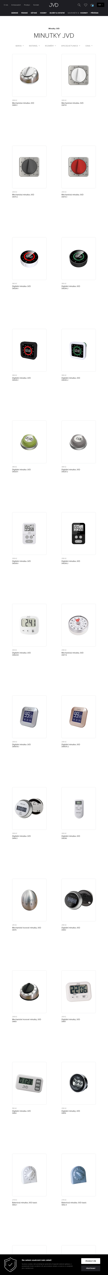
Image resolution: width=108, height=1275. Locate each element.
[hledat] (79, 5)
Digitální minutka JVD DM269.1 (19, 513)
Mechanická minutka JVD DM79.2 (20, 146)
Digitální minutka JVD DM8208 (19, 604)
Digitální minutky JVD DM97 (68, 971)
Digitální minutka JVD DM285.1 (19, 329)
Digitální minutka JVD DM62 (18, 1062)
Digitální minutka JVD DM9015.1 (19, 696)
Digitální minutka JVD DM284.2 (68, 238)
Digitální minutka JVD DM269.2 (68, 513)
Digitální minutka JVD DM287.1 (19, 421)
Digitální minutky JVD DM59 (68, 1062)
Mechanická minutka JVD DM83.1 (20, 54)
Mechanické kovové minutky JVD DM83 (21, 971)
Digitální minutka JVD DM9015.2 (68, 696)
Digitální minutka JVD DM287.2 (68, 421)
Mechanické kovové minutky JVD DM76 (21, 879)
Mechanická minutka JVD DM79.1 (69, 54)
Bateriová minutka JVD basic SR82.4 (70, 1154)
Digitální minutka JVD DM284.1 (19, 238)
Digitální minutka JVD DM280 (68, 787)
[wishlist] (85, 5)
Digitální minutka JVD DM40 (68, 879)
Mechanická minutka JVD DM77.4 (69, 604)
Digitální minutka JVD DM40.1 (19, 787)
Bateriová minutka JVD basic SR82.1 (20, 1154)
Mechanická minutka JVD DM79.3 (69, 146)
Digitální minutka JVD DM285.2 (68, 329)
